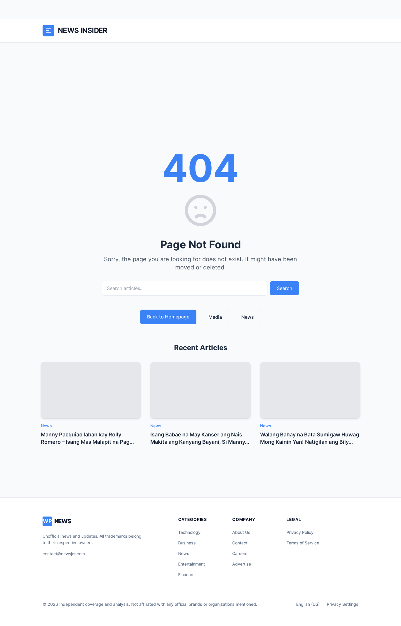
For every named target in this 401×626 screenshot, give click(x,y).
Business (187, 542)
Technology (189, 532)
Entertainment (191, 563)
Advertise (241, 563)
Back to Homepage (168, 317)
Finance (185, 574)
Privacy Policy (300, 532)
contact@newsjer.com (64, 553)
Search (284, 288)
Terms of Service (303, 542)
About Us (241, 532)
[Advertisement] (200, 86)
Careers (239, 553)
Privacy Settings (342, 604)
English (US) (308, 604)
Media (215, 317)
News (247, 317)
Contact (239, 542)
